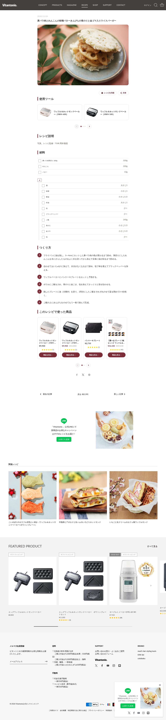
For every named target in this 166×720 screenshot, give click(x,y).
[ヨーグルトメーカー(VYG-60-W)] (133, 581)
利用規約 (109, 710)
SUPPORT (107, 5)
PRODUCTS (57, 5)
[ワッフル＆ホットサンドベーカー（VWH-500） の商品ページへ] (106, 112)
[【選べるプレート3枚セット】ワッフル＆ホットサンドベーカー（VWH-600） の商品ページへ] (116, 338)
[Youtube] (138, 712)
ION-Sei (141, 655)
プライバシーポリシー (96, 710)
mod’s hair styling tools (147, 651)
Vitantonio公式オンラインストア (27, 704)
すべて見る (152, 546)
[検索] (155, 5)
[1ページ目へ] (81, 126)
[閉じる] (160, 685)
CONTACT (121, 5)
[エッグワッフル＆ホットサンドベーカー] (33, 581)
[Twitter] (129, 712)
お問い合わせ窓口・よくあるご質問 (109, 651)
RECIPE (85, 5)
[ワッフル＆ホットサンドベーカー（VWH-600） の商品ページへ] (60, 112)
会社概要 (63, 710)
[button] (15, 497)
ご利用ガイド (53, 710)
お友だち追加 (63, 439)
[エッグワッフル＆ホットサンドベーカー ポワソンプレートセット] (83, 581)
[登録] (46, 661)
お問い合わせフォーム (104, 654)
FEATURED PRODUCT (25, 546)
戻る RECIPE (83, 394)
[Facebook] (134, 712)
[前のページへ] (76, 126)
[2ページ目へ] (83, 365)
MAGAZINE (72, 5)
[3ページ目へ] (84, 126)
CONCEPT (42, 5)
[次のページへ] (89, 126)
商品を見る (47, 355)
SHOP (95, 5)
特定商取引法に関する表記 (77, 710)
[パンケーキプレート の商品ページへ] (93, 338)
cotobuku (141, 658)
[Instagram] (143, 712)
